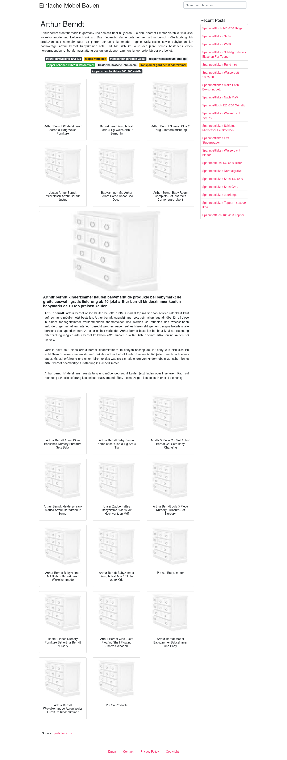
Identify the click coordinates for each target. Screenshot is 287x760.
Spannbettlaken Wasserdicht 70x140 (221, 115)
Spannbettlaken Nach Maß (220, 97)
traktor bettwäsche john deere (117, 65)
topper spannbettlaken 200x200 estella (116, 71)
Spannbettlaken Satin (216, 36)
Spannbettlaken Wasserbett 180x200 (220, 74)
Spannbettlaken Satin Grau (220, 186)
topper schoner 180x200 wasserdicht (70, 65)
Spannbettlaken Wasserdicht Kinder (221, 152)
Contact (128, 751)
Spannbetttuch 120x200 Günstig (223, 105)
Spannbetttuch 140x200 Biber (222, 163)
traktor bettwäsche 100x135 (63, 59)
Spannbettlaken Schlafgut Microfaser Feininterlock (219, 127)
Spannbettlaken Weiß (216, 44)
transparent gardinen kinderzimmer (163, 65)
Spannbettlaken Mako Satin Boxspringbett (220, 87)
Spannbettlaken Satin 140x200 (222, 179)
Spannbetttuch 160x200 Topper (223, 215)
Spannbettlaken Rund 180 (219, 64)
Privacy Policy (150, 751)
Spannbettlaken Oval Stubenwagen (216, 140)
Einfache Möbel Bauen (69, 5)
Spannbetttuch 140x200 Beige (222, 28)
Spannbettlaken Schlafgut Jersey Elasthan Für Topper (224, 54)
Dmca (112, 751)
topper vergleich (95, 59)
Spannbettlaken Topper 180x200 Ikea (224, 204)
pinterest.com (63, 733)
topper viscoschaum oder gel (168, 59)
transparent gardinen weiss (127, 59)
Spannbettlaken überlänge (219, 194)
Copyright (172, 751)
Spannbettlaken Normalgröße (222, 171)
